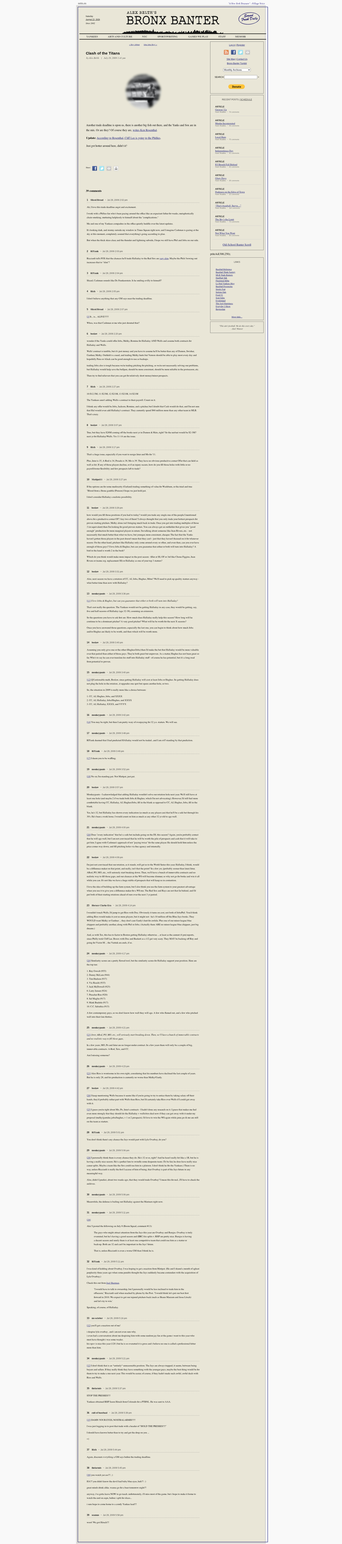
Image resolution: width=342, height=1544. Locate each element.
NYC (144, 36)
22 (88, 857)
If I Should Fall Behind (226, 164)
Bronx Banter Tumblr (237, 63)
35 (88, 1388)
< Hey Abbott (134, 44)
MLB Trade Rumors (224, 274)
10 (88, 479)
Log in (232, 45)
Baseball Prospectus (224, 286)
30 (88, 1194)
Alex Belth (94, 58)
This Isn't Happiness (224, 303)
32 (88, 1261)
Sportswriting (167, 36)
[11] (89, 600)
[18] (89, 776)
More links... (237, 316)
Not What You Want (225, 233)
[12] (89, 679)
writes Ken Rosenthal (145, 130)
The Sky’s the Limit (224, 219)
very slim (164, 258)
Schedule (246, 99)
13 (88, 593)
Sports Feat (220, 289)
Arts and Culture (120, 36)
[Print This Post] (116, 170)
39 (88, 1515)
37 (88, 1449)
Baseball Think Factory (225, 272)
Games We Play (198, 36)
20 (88, 787)
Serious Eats (221, 292)
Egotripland (221, 300)
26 (88, 1066)
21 (88, 827)
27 (88, 1088)
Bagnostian (220, 309)
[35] (89, 1419)
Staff (222, 36)
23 (88, 905)
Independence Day (224, 150)
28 (88, 1132)
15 (88, 672)
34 (88, 1358)
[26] (89, 1095)
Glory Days (220, 178)
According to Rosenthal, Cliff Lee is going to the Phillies (128, 138)
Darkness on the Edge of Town (230, 191)
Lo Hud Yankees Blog (225, 283)
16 (88, 715)
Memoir (240, 36)
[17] (89, 758)
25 (88, 1027)
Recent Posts (230, 99)
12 (88, 571)
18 (88, 751)
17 (88, 733)
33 (88, 1318)
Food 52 (219, 294)
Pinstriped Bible (222, 280)
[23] (89, 1034)
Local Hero (220, 137)
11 (88, 507)
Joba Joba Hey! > (150, 44)
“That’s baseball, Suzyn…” (228, 205)
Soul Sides (220, 297)
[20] (89, 834)
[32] (89, 1325)
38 (88, 1468)
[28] (89, 1157)
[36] (89, 1474)
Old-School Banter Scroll (237, 244)
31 (88, 1212)
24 (88, 953)
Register (241, 45)
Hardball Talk (221, 277)
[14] (89, 722)
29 (88, 1150)
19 (88, 769)
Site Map (231, 59)
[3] (88, 316)
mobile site (82, 3)
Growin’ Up (221, 109)
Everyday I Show (223, 306)
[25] (89, 1109)
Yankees (92, 36)
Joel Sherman (112, 1282)
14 (88, 642)
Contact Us (242, 59)
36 (88, 1412)
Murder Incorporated (225, 123)
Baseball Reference (224, 269)
